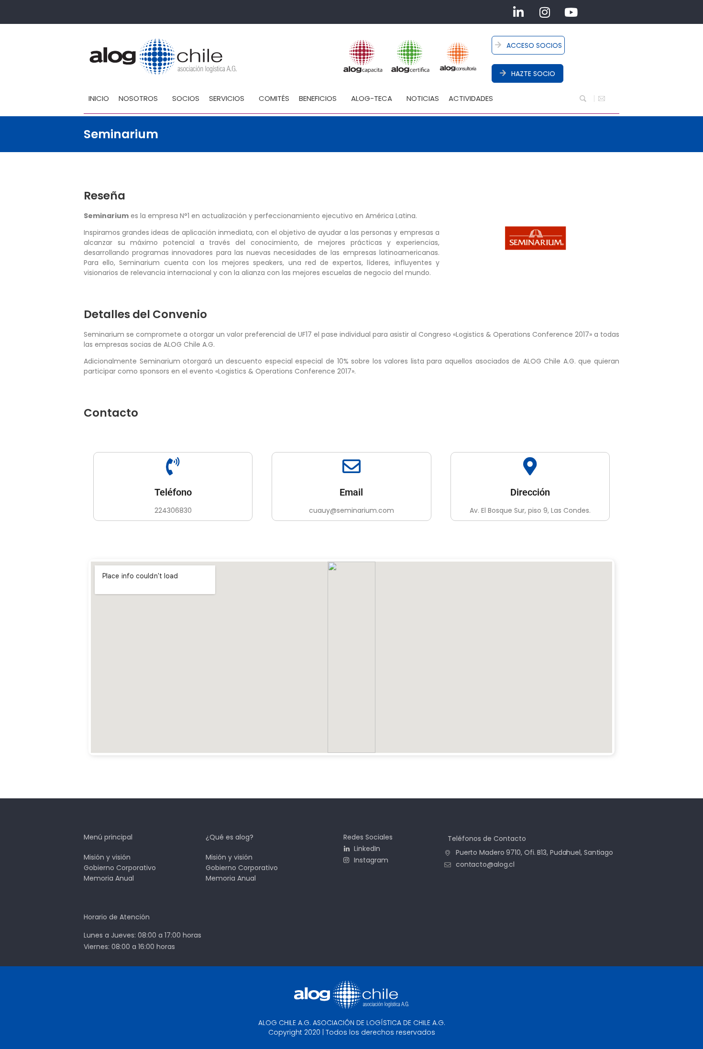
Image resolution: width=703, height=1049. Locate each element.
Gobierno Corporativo (120, 867)
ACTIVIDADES (471, 98)
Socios (185, 98)
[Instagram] (545, 12)
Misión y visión (107, 857)
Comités (274, 98)
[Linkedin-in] (518, 12)
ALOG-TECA (371, 98)
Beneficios (318, 98)
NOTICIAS (422, 98)
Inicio (98, 98)
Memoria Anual (109, 878)
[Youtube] (571, 12)
